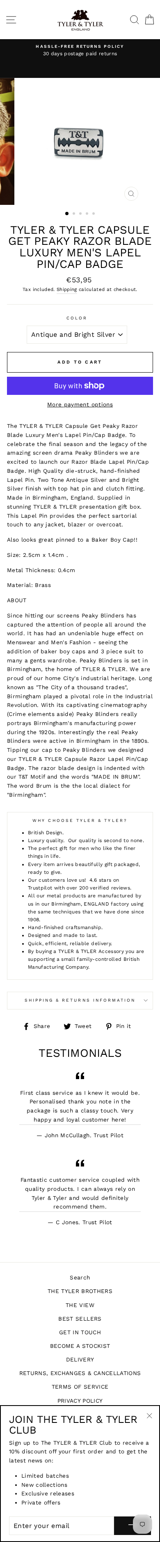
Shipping (67, 289)
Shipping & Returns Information (80, 1000)
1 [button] (67, 214)
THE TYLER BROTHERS (80, 1291)
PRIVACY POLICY (80, 1400)
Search (80, 1277)
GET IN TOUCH (80, 1332)
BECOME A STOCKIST (80, 1346)
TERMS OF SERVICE (80, 1386)
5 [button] (94, 214)
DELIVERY (80, 1359)
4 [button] (88, 214)
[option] (80, 50)
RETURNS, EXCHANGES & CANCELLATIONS (80, 1373)
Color (76, 318)
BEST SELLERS (79, 1318)
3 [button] (81, 214)
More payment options (80, 404)
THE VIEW (80, 1305)
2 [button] (75, 214)
